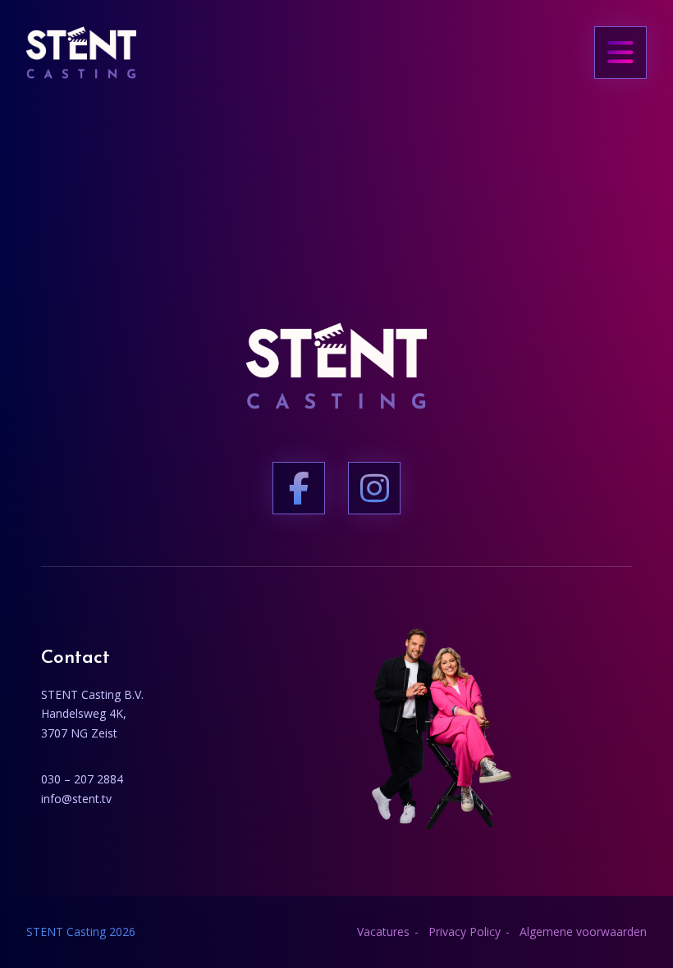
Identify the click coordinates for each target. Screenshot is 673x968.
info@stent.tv (76, 798)
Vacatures (383, 931)
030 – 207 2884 (82, 779)
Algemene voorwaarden (583, 931)
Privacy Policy (464, 931)
